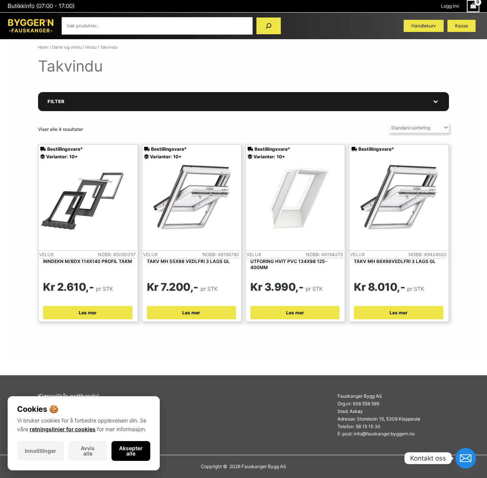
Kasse (461, 26)
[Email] (465, 458)
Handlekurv (423, 26)
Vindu (90, 47)
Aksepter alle (131, 451)
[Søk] (268, 26)
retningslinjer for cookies (62, 429)
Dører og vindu (66, 47)
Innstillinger (40, 451)
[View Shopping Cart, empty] (473, 6)
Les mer (88, 312)
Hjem (43, 47)
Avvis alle (88, 451)
